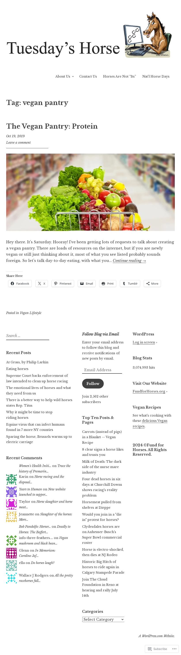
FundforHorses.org (149, 391)
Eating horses (17, 369)
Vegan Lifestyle (30, 313)
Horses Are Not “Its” (119, 76)
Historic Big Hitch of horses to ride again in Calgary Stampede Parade (103, 567)
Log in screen (144, 342)
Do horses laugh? (43, 563)
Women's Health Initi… (35, 466)
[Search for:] (27, 336)
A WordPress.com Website (156, 636)
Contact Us (88, 76)
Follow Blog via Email (100, 334)
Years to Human (30, 489)
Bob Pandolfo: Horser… (35, 527)
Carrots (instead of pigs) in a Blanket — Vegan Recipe (102, 437)
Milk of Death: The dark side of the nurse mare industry (101, 467)
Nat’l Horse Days (156, 76)
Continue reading (129, 260)
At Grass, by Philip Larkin (27, 362)
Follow (93, 383)
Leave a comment (18, 143)
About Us (62, 76)
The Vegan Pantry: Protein (52, 126)
